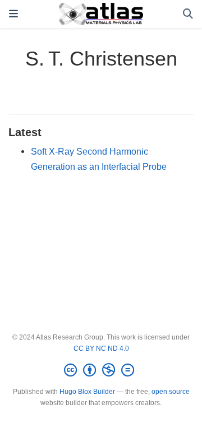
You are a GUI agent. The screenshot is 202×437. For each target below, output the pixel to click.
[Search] (188, 14)
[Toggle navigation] (13, 14)
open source (171, 392)
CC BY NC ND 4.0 (101, 348)
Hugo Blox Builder (87, 392)
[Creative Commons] (101, 370)
